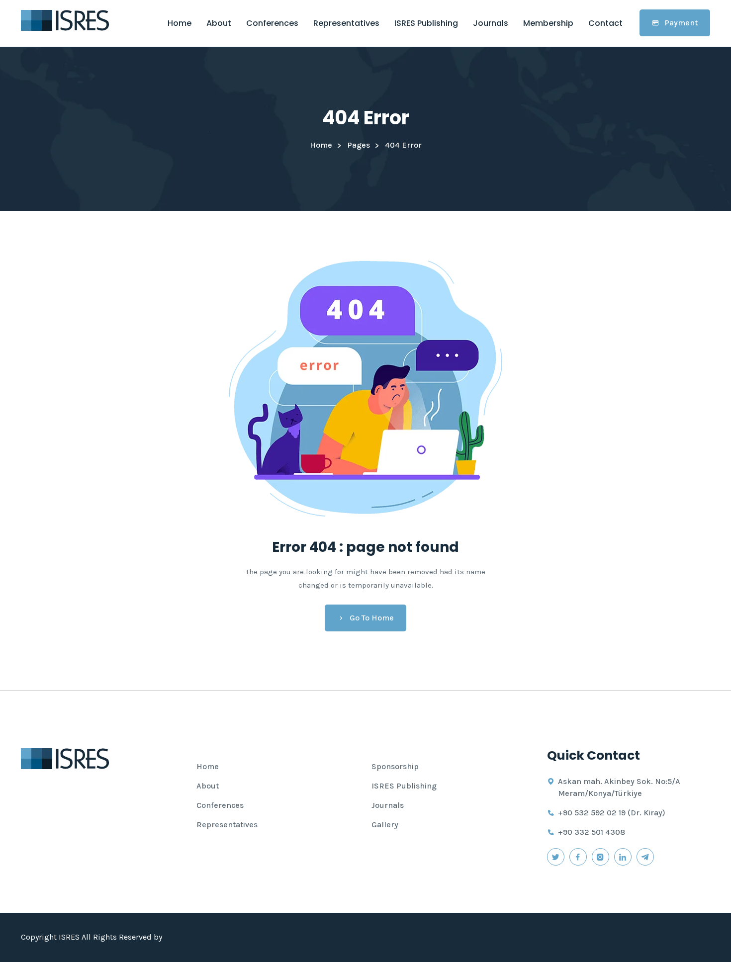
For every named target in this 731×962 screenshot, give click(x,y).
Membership (548, 23)
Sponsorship (395, 766)
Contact (605, 23)
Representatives (346, 23)
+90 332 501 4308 (591, 832)
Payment (681, 22)
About (218, 23)
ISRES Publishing (426, 23)
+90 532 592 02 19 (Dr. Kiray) (611, 812)
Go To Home (372, 617)
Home (179, 23)
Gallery (384, 824)
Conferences (272, 23)
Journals (490, 23)
